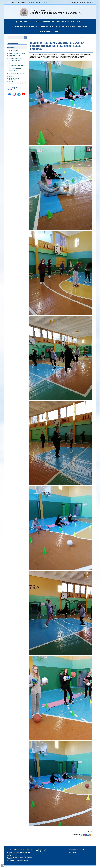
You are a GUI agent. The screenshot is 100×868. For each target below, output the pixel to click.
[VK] (10, 95)
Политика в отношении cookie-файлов (17, 860)
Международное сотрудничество (17, 83)
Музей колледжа (13, 57)
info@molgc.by (43, 2)
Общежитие (12, 62)
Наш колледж (79, 37)
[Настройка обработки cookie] (2, 865)
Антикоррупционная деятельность (14, 79)
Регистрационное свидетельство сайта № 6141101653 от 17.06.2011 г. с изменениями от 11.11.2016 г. (19, 854)
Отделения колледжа (14, 60)
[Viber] (84, 835)
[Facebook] (86, 835)
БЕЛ (90, 2)
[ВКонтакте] (88, 835)
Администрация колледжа (15, 58)
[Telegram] (81, 835)
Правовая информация (15, 68)
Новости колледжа (88, 37)
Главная (72, 37)
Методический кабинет (15, 63)
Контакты (72, 851)
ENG (92, 2)
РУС (88, 2)
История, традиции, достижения (17, 53)
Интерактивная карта (14, 55)
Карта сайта (72, 852)
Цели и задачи (12, 51)
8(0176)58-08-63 (34, 2)
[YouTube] (24, 95)
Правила (11, 81)
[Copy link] (92, 835)
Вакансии (11, 76)
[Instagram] (14, 95)
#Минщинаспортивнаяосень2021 (38, 59)
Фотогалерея (12, 72)
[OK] (90, 835)
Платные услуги (13, 70)
